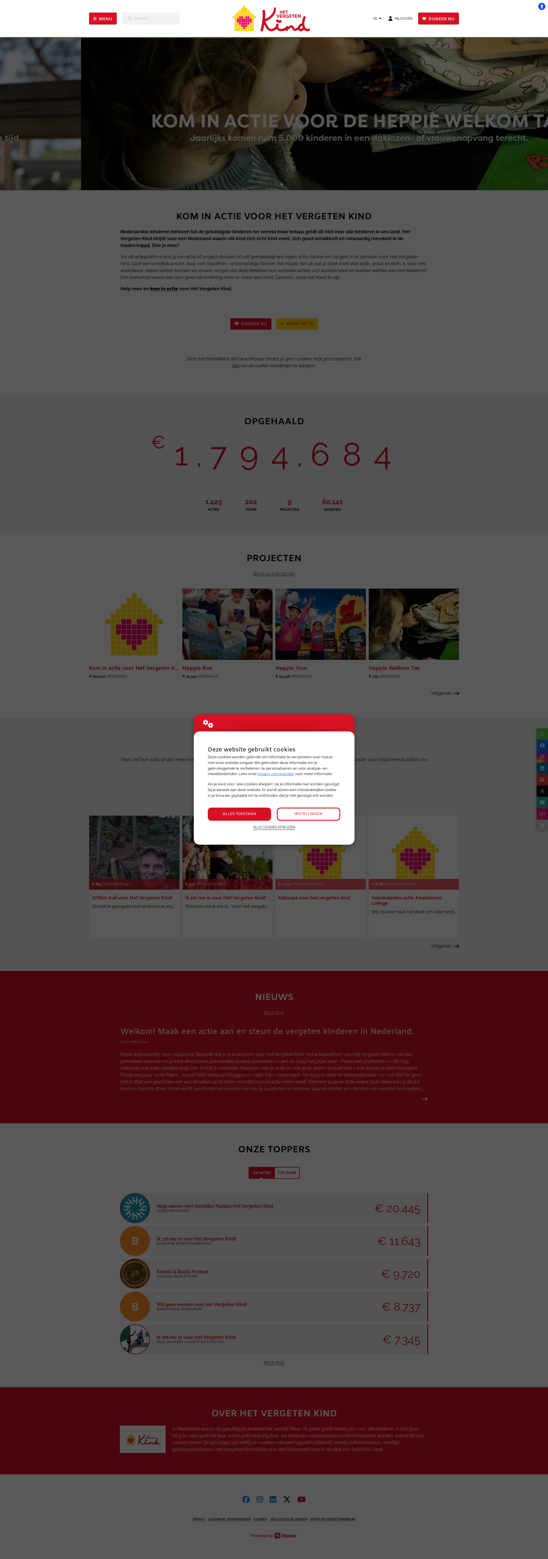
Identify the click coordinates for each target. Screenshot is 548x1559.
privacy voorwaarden (275, 774)
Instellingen (308, 814)
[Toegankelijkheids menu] (541, 6)
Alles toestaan (239, 814)
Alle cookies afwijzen (274, 827)
